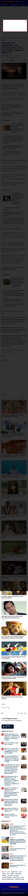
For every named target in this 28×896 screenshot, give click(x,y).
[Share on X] (21, 713)
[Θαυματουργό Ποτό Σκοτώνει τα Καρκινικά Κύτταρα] (24, 816)
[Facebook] (7, 726)
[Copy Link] (25, 713)
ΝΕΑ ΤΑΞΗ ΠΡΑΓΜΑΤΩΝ (7, 877)
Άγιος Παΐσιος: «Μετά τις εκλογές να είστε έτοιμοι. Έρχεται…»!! (11, 810)
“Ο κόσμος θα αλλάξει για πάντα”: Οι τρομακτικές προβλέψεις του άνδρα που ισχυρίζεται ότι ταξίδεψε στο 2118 (11, 758)
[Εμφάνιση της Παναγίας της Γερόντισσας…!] (5, 865)
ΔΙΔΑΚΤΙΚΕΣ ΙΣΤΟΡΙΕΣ (19, 879)
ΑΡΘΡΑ (3, 873)
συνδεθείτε (19, 720)
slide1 (20, 871)
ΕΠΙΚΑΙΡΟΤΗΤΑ (14, 871)
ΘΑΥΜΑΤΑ (11, 824)
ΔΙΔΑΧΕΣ (12, 873)
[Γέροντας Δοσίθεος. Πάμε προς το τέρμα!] (24, 744)
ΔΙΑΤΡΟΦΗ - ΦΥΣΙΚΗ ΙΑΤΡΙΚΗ (8, 879)
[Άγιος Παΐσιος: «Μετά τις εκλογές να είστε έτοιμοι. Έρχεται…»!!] (24, 810)
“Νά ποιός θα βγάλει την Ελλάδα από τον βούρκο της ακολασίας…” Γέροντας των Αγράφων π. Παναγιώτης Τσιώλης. (12, 736)
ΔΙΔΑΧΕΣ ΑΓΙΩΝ (16, 877)
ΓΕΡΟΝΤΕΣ (10, 875)
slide (8, 707)
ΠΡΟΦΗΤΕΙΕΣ (18, 873)
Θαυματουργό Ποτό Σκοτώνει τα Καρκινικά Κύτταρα (10, 816)
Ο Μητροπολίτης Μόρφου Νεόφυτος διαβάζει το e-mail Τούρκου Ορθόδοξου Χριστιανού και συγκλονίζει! (11, 802)
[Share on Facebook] (18, 713)
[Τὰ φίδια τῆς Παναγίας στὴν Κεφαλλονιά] (5, 849)
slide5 (22, 877)
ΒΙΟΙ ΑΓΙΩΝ (16, 875)
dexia (8, 873)
